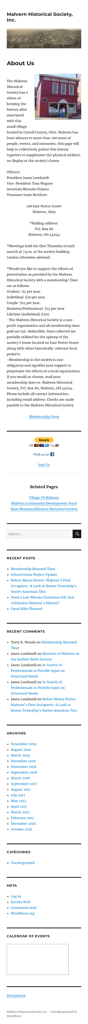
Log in (16, 896)
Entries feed (20, 902)
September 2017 (24, 784)
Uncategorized (23, 863)
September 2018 (24, 772)
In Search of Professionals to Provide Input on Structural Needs (38, 670)
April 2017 (19, 806)
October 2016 (21, 829)
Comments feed (23, 908)
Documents (16, 996)
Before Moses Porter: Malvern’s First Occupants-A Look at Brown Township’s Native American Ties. (44, 586)
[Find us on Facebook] (44, 454)
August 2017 (20, 789)
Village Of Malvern (44, 498)
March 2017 (20, 812)
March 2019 (20, 755)
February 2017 (22, 818)
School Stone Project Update (34, 575)
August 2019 (21, 750)
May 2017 (18, 801)
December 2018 (23, 761)
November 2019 (23, 744)
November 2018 (23, 767)
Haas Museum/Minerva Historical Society (44, 509)
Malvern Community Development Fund (44, 503)
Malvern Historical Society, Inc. (27, 1012)
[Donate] (44, 442)
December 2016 (23, 824)
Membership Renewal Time (33, 569)
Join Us (44, 465)
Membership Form (44, 417)
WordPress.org (23, 913)
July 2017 (18, 795)
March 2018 (20, 778)
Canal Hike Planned (26, 609)
